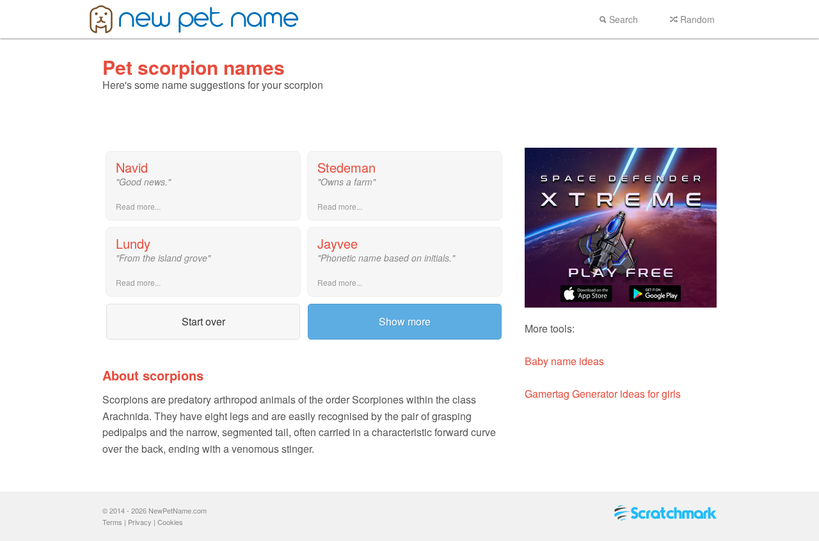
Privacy (140, 522)
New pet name (194, 19)
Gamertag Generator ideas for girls (603, 393)
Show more (405, 321)
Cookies (170, 522)
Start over (203, 321)
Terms (112, 522)
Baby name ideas (564, 361)
